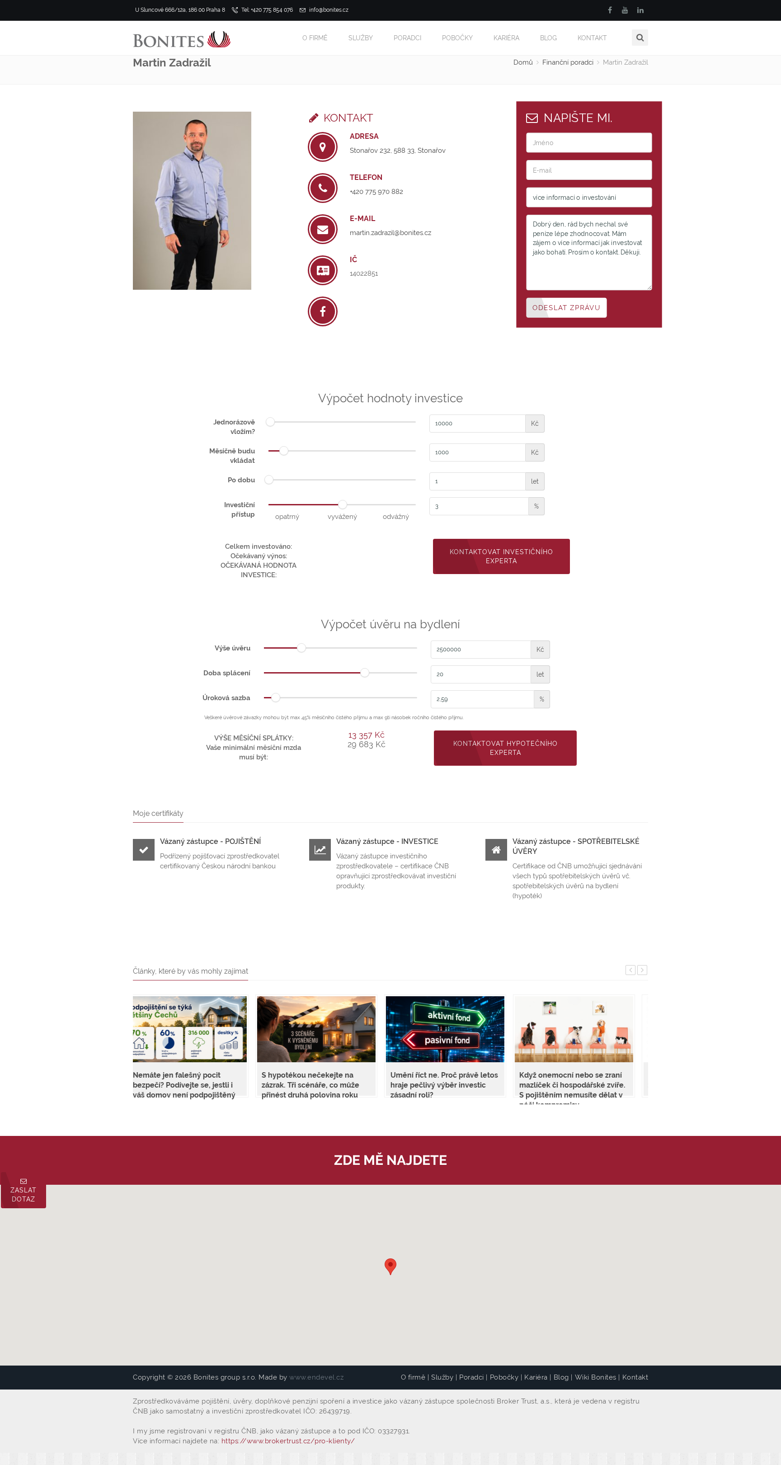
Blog (548, 38)
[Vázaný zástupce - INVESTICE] (320, 851)
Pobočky (457, 38)
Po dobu (241, 480)
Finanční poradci (567, 62)
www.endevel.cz (316, 1377)
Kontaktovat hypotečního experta (505, 748)
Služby (360, 38)
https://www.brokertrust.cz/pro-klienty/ (288, 1441)
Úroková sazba (226, 698)
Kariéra (506, 38)
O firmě (315, 38)
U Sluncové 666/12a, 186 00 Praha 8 (180, 10)
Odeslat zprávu (566, 307)
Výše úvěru (232, 648)
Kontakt (592, 38)
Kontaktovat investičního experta (501, 556)
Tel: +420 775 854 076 (266, 10)
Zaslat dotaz (23, 1195)
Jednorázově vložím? (234, 427)
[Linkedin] (640, 10)
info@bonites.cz (328, 10)
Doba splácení (226, 673)
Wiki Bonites (595, 1377)
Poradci (407, 38)
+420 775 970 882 (376, 192)
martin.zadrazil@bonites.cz (390, 233)
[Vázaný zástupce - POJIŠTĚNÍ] (144, 851)
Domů (523, 62)
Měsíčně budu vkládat (232, 456)
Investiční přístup (239, 509)
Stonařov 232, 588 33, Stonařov (398, 150)
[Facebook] (609, 10)
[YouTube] (625, 10)
